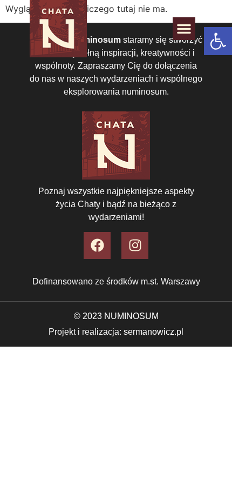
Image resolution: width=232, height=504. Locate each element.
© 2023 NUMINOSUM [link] (116, 316)
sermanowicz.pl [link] (153, 331)
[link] (218, 41)
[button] (184, 28)
